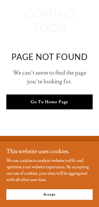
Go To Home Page (49, 102)
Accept (49, 194)
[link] (49, 30)
